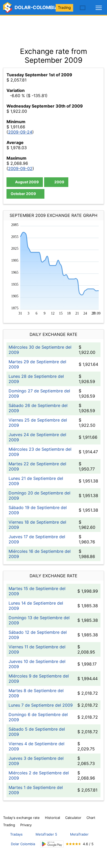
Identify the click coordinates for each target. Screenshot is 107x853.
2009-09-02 (20, 168)
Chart (90, 818)
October (23, 193)
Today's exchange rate (21, 818)
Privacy (26, 825)
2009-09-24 (20, 132)
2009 (59, 182)
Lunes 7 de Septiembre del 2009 (41, 705)
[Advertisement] (53, 29)
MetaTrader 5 (46, 834)
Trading (64, 7)
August (26, 182)
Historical (52, 818)
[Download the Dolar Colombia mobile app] (52, 844)
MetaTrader (79, 834)
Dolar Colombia (23, 844)
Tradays (16, 834)
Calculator (73, 818)
